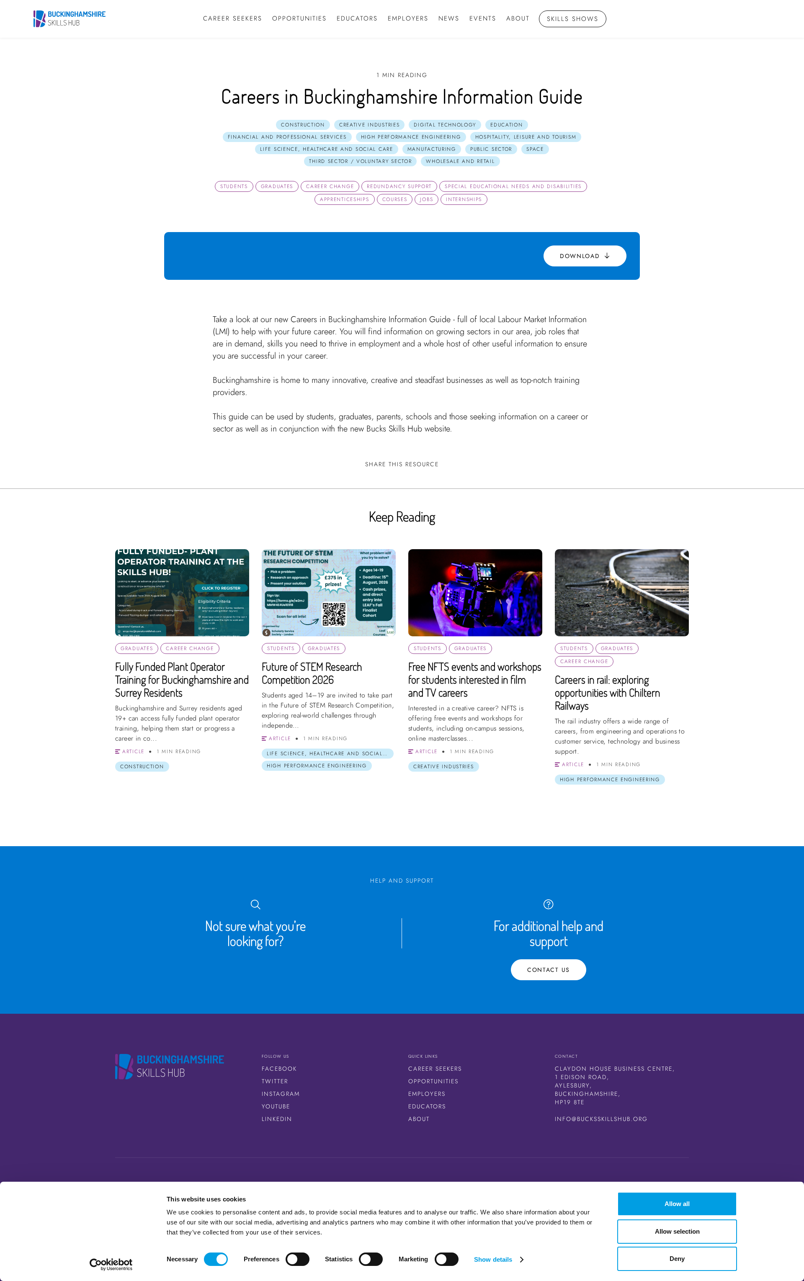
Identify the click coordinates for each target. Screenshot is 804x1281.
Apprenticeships (344, 199)
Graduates (277, 186)
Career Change (330, 186)
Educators (357, 18)
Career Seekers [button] (232, 18)
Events (482, 18)
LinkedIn (277, 1119)
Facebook (279, 1068)
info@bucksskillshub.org (601, 1119)
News (448, 18)
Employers (408, 18)
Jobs (426, 199)
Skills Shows (572, 18)
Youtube (276, 1106)
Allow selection (677, 1231)
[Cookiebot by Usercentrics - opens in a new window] (111, 1264)
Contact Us (548, 970)
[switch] (297, 1259)
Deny (677, 1258)
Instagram (281, 1094)
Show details (493, 1259)
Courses (394, 199)
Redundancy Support (399, 186)
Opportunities (433, 1081)
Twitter (275, 1081)
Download (581, 256)
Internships (464, 199)
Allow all (677, 1203)
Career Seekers (435, 1068)
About (518, 18)
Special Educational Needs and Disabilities (513, 186)
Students (234, 186)
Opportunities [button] (299, 18)
